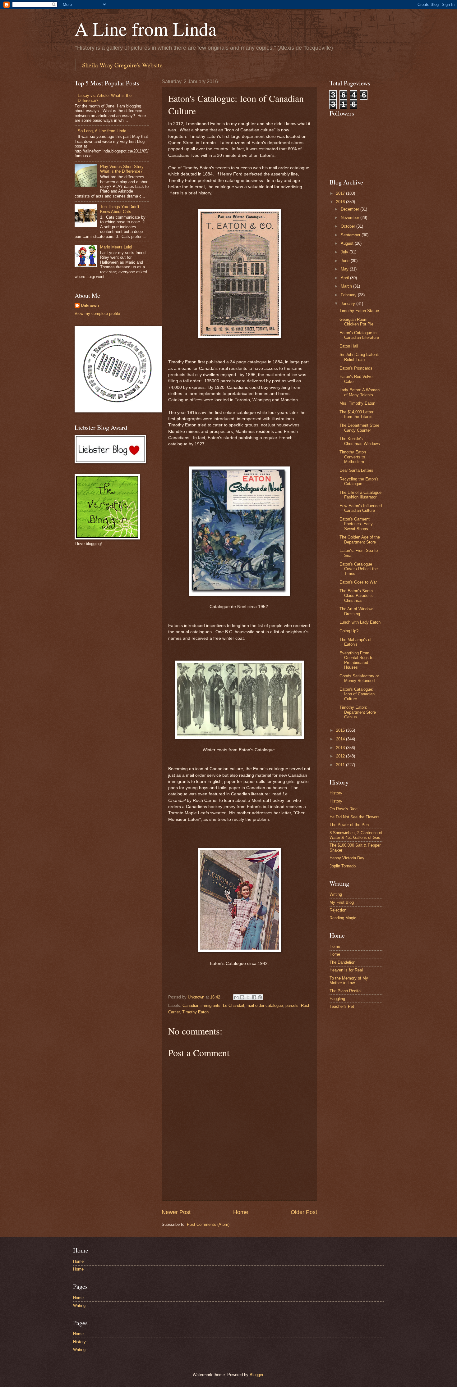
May (345, 269)
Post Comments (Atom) (208, 1224)
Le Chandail (233, 1005)
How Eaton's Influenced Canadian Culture (360, 508)
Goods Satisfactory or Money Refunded (359, 678)
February (349, 295)
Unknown (90, 305)
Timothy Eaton (195, 1012)
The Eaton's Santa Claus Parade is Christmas (356, 596)
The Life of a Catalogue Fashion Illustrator (360, 494)
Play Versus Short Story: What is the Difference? (122, 169)
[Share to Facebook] (254, 997)
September (351, 235)
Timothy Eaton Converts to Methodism (352, 457)
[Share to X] (248, 997)
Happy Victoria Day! (348, 858)
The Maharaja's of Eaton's (355, 642)
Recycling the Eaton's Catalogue (359, 481)
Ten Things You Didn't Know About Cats (119, 209)
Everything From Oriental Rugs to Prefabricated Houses (356, 660)
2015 (341, 730)
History (336, 793)
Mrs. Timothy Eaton (357, 403)
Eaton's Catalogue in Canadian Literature (359, 335)
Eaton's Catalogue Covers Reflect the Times (358, 569)
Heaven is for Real (346, 970)
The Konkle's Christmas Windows (359, 441)
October (348, 226)
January (348, 303)
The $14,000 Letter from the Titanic (356, 414)
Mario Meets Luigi (116, 247)
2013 (341, 747)
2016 (341, 201)
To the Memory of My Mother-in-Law (349, 980)
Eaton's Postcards (355, 368)
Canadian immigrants (201, 1005)
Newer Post (176, 1212)
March (347, 286)
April (345, 277)
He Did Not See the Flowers (355, 817)
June (346, 260)
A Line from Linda (146, 28)
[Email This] (236, 997)
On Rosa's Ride (344, 809)
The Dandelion (342, 962)
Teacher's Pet (342, 1006)
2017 (341, 193)
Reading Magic (343, 918)
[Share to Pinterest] (260, 997)
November (350, 217)
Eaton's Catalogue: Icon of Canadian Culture (357, 694)
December (350, 209)
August (348, 243)
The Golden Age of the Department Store (359, 539)
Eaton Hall (348, 346)
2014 (341, 739)
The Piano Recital (346, 991)
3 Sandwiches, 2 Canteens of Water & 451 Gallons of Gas (356, 835)
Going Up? (348, 631)
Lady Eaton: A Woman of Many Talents (359, 392)
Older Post (304, 1212)
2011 (341, 764)
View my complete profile (97, 313)
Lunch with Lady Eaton (360, 622)
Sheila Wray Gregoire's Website (122, 65)
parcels (291, 1005)
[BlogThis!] (242, 997)
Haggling (337, 998)
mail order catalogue (265, 1005)
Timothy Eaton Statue (359, 310)
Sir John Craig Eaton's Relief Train (359, 357)
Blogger (256, 1374)
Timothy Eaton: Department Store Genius (357, 712)
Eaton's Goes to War (358, 582)
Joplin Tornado (343, 866)
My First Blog (342, 902)
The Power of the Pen (349, 824)
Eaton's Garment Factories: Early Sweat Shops (356, 524)
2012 (341, 756)
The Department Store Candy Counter (359, 427)
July (345, 252)
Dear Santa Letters (356, 470)
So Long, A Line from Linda (102, 131)
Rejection (338, 910)
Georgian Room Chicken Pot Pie (356, 321)
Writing (336, 894)
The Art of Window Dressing (355, 611)
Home (240, 1212)
